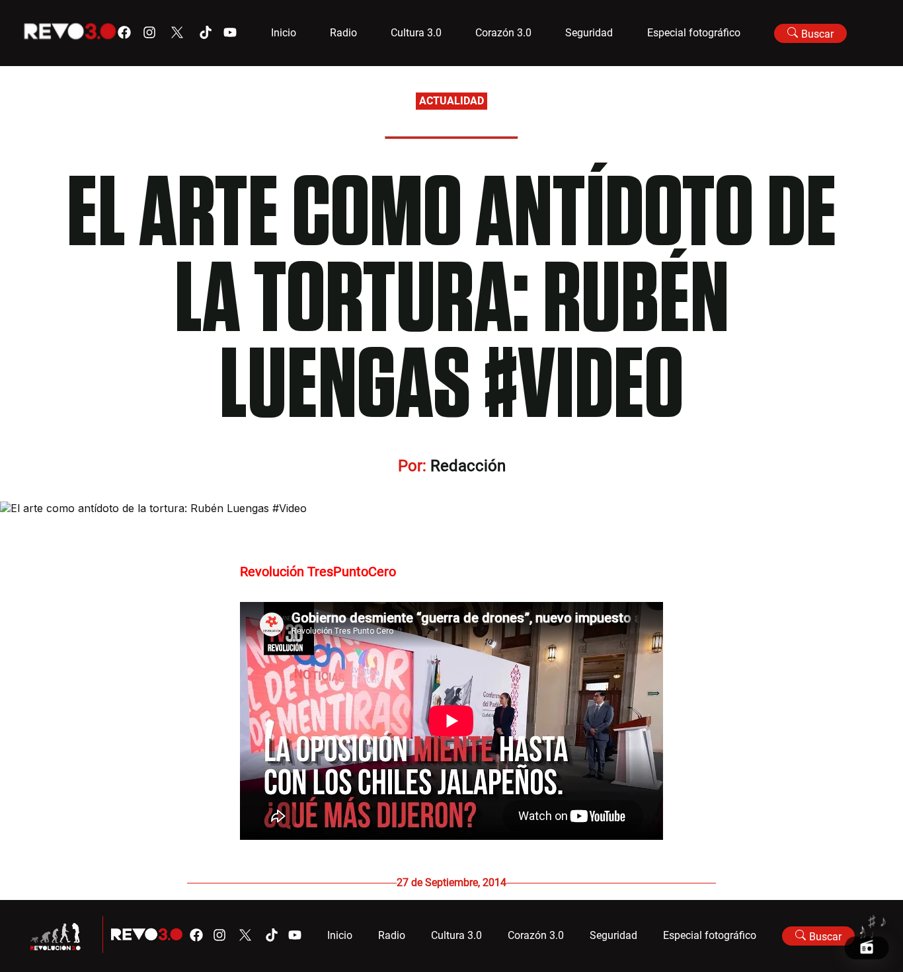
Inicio (283, 32)
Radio (343, 32)
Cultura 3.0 (416, 32)
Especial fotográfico (693, 32)
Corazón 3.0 (503, 32)
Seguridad (589, 32)
